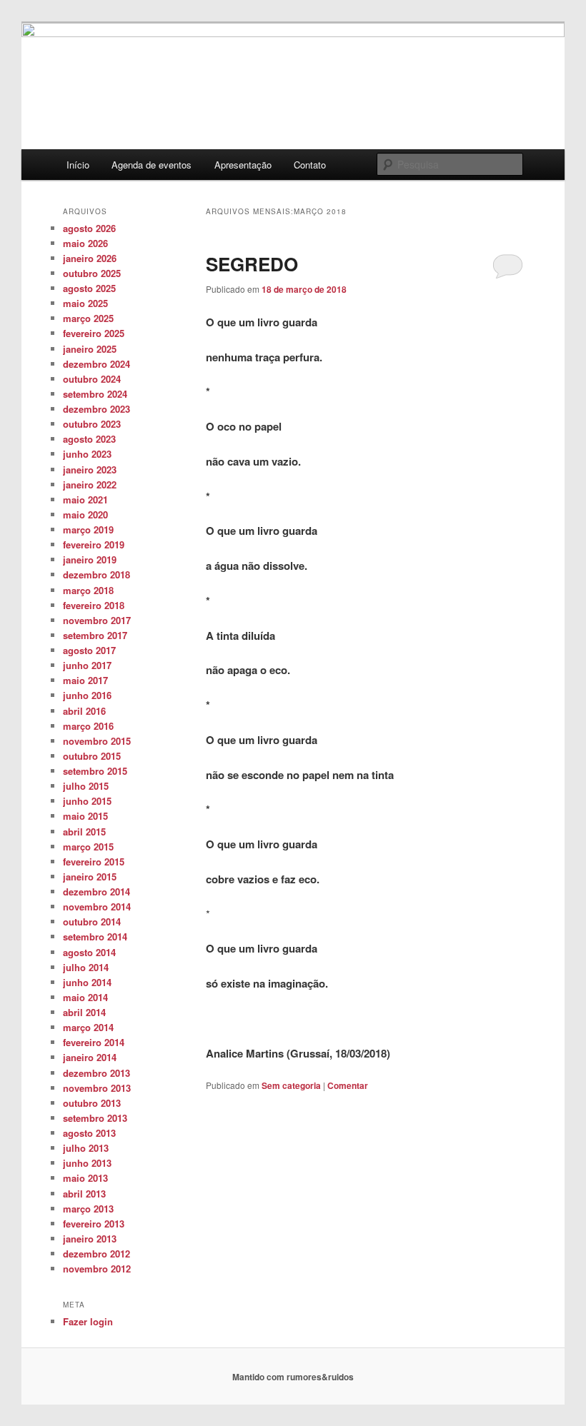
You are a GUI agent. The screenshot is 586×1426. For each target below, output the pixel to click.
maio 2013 (85, 1178)
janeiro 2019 (89, 559)
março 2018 (88, 590)
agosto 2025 (89, 288)
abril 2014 (84, 1012)
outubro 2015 (92, 756)
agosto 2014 (89, 952)
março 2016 (88, 726)
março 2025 (88, 318)
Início (77, 164)
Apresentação (243, 164)
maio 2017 (85, 680)
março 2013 (88, 1208)
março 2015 (88, 846)
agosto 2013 (89, 1133)
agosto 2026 (89, 228)
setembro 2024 (95, 394)
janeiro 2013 (89, 1238)
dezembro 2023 (96, 409)
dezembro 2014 (96, 891)
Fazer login (88, 1321)
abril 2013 (84, 1193)
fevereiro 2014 (93, 1042)
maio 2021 (85, 499)
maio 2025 (85, 303)
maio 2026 (85, 243)
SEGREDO (252, 264)
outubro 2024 (92, 379)
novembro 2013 (97, 1088)
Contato (310, 164)
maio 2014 (85, 997)
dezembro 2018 (96, 574)
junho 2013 (87, 1163)
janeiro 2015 (89, 876)
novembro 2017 (97, 620)
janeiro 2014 (89, 1057)
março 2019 (88, 529)
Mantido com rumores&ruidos (293, 1376)
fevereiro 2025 (93, 333)
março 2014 (88, 1027)
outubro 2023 (92, 424)
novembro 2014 (97, 906)
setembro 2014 (95, 936)
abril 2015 (84, 831)
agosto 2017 (89, 650)
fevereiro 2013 (93, 1223)
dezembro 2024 (96, 364)
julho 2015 (86, 786)
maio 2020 (85, 514)
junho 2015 (87, 801)
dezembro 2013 (96, 1073)
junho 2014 (87, 982)
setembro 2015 (95, 771)
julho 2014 (86, 967)
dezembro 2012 (96, 1253)
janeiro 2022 (89, 484)
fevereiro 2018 (93, 605)
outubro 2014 (92, 921)
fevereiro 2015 (93, 861)
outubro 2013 (92, 1103)
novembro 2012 (97, 1268)
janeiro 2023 (89, 469)
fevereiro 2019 (93, 544)
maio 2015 (85, 816)
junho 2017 (87, 665)
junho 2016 (87, 695)
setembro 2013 (95, 1118)
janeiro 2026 (89, 258)
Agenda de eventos (151, 164)
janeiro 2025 (89, 349)
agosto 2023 (89, 439)
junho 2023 (87, 454)
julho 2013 (86, 1148)
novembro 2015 (97, 741)
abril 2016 (84, 711)
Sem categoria (291, 1085)
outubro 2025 (92, 273)
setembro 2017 (95, 635)
